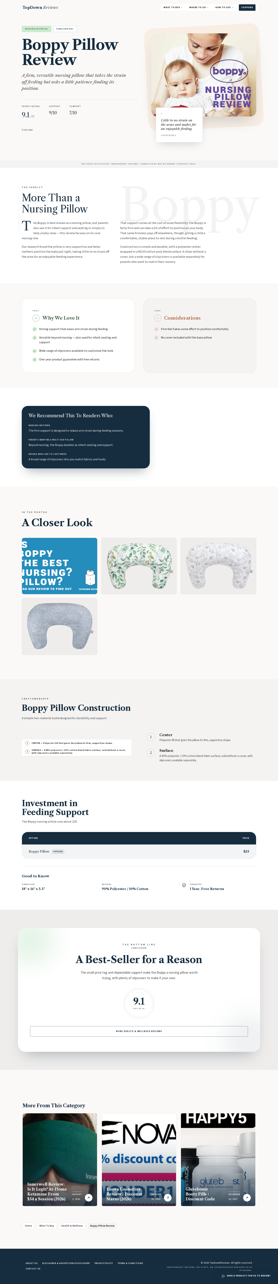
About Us (32, 1263)
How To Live (223, 7)
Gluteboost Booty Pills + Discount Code (200, 1194)
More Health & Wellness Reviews (139, 1031)
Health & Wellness (72, 1226)
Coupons (247, 7)
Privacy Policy (104, 1263)
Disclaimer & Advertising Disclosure (66, 1263)
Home (28, 1226)
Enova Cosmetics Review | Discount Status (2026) (124, 1194)
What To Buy (172, 7)
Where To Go (197, 7)
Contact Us (33, 1268)
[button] (59, 566)
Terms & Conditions (130, 1263)
